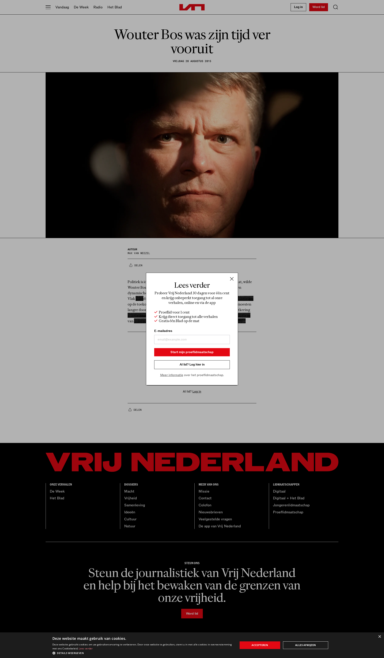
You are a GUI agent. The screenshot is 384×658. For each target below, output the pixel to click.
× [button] (379, 636)
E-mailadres (163, 331)
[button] (142, 653)
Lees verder (86, 648)
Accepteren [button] (260, 645)
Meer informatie (171, 375)
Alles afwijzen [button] (305, 645)
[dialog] (192, 645)
